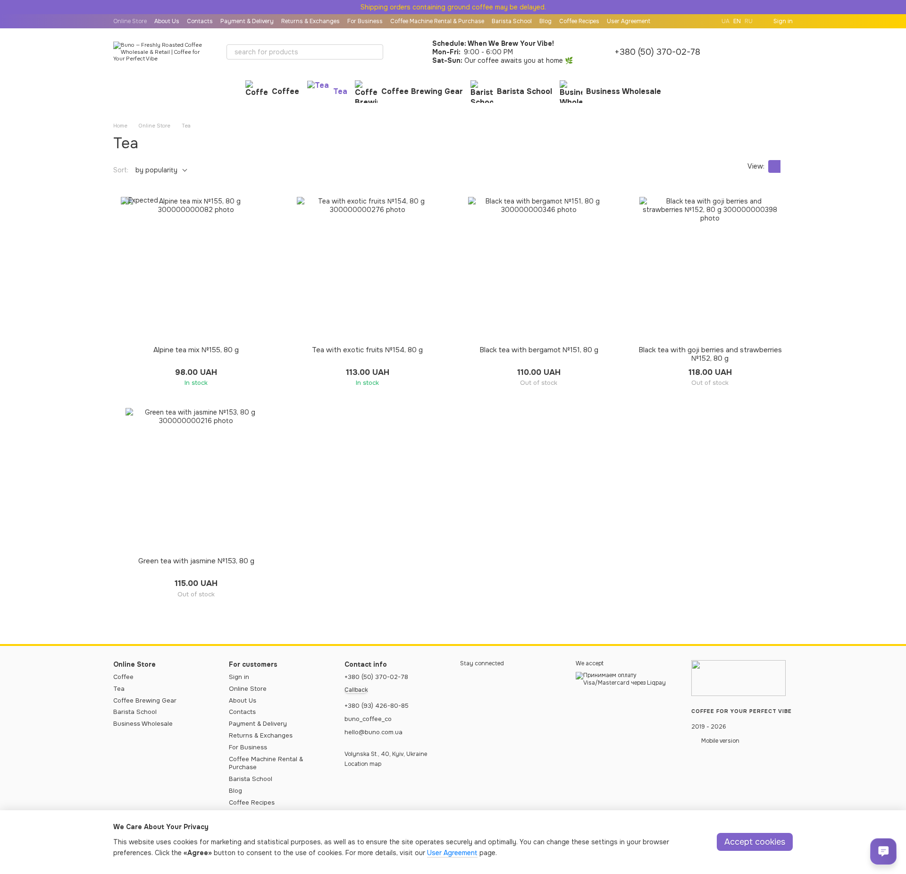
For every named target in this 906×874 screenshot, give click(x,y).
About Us (166, 21)
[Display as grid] (774, 166)
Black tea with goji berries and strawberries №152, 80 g (710, 354)
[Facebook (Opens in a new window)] (706, 21)
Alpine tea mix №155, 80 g (196, 350)
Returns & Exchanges (310, 21)
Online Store (130, 21)
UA (725, 21)
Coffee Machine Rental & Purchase (437, 21)
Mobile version (719, 741)
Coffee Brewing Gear (422, 91)
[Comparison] (736, 51)
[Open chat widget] (883, 851)
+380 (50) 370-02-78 (657, 52)
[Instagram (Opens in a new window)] (695, 21)
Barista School (512, 21)
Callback (356, 690)
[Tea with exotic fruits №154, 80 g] (367, 268)
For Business (365, 21)
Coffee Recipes (579, 21)
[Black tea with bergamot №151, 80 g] (538, 268)
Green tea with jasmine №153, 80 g (196, 561)
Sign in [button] (239, 677)
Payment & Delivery (247, 21)
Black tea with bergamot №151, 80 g (538, 350)
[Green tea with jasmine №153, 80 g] (196, 479)
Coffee (285, 91)
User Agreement (628, 21)
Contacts (200, 21)
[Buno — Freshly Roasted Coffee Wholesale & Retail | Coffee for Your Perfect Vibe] (738, 677)
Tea (340, 91)
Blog (545, 21)
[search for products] (375, 51)
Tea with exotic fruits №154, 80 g (367, 350)
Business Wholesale (623, 91)
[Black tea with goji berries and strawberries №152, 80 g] (710, 268)
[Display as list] (786, 166)
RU (749, 21)
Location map (362, 764)
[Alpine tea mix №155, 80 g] (196, 268)
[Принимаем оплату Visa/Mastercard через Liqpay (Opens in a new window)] (626, 679)
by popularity (156, 170)
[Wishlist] (760, 51)
